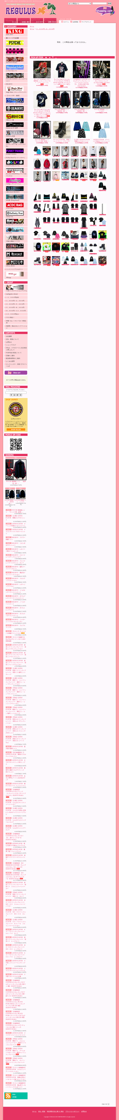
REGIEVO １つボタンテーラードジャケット (66, 169)
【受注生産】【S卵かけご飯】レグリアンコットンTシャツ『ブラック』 (56, 251)
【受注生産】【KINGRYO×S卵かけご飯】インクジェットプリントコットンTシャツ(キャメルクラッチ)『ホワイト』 (47, 251)
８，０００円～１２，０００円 (16, 311)
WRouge (8, 277)
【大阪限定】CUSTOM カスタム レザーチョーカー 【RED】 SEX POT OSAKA (74, 239)
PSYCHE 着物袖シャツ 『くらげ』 (20, 501)
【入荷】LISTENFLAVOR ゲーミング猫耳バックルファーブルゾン (85, 251)
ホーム (10, 20)
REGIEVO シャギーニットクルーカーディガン (38, 181)
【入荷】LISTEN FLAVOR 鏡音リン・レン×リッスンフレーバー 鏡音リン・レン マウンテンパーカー (56, 201)
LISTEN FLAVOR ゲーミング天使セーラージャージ (101, 140)
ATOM (14, 1097)
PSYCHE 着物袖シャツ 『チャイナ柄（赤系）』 (42, 140)
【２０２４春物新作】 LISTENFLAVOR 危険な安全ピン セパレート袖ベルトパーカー (16, 1077)
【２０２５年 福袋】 (13, 95)
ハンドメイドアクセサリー (14, 269)
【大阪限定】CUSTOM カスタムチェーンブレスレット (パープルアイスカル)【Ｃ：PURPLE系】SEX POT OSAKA (81, 83)
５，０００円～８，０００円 (15, 307)
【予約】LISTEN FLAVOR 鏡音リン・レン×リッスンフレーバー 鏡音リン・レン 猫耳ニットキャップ (84, 201)
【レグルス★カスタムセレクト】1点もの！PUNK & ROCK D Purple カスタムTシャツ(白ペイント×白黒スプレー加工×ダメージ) (42, 113)
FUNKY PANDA (11, 154)
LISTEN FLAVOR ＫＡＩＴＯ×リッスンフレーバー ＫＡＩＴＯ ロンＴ (16, 931)
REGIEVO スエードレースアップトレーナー (84, 156)
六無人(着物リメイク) (13, 241)
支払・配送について (24, 20)
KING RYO (9, 34)
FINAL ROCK (10, 266)
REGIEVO (9, 84)
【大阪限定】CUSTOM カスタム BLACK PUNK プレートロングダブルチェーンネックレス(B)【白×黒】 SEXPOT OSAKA (15, 1015)
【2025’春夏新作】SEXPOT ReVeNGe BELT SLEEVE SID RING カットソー (75, 222)
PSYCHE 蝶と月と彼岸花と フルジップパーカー (37, 251)
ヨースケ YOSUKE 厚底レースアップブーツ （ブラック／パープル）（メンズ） (37, 264)
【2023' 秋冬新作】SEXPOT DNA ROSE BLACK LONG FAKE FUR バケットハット (93, 254)
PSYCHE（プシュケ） (13, 46)
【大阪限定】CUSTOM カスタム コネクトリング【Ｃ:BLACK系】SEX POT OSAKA (101, 82)
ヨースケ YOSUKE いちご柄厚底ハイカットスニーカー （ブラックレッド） (42, 81)
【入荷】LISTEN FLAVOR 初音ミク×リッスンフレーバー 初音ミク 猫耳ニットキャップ (47, 201)
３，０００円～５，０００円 (15, 304)
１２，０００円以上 (12, 314)
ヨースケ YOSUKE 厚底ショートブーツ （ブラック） (62, 140)
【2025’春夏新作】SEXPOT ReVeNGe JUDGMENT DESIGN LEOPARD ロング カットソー (84, 228)
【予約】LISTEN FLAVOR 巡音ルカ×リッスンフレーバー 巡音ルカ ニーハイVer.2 (47, 212)
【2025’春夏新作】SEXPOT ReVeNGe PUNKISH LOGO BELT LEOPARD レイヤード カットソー (65, 214)
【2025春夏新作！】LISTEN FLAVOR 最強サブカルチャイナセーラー (16, 754)
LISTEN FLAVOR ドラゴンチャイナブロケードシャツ (15, 531)
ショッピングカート (105, 10)
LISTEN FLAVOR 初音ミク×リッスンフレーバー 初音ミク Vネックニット (16, 655)
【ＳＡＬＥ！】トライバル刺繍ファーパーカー (56, 180)
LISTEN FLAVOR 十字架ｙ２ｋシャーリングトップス (15, 963)
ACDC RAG (9, 208)
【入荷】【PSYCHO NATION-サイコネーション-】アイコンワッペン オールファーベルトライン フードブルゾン (93, 180)
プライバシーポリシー (72, 1111)
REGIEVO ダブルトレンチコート (94, 169)
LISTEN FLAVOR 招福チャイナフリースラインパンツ (15, 857)
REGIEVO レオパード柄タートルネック (75, 156)
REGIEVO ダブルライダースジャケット (103, 169)
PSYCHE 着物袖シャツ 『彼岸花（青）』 (10, 502)
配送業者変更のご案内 (13, 358)
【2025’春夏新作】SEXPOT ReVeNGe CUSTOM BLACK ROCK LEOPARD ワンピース (37, 228)
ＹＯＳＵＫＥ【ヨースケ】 (14, 104)
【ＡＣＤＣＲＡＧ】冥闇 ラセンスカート (74, 251)
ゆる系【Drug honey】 (13, 200)
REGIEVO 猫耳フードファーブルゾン (103, 156)
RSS (13, 1094)
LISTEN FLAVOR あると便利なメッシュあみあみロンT (15, 778)
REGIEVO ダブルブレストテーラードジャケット (75, 169)
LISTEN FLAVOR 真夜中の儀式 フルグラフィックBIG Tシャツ (15, 770)
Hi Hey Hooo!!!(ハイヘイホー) (15, 157)
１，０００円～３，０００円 (15, 301)
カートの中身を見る (16, 372)
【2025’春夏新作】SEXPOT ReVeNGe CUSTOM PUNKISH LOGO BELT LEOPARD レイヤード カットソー (84, 214)
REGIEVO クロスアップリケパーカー (47, 169)
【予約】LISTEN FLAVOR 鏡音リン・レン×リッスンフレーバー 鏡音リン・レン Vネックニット (65, 201)
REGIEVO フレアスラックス (47, 181)
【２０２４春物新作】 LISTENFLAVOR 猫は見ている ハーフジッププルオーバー (16, 1085)
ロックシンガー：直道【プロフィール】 (16, 365)
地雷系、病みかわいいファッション (16, 327)
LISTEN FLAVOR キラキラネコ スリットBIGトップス (15, 762)
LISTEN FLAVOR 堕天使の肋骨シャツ (93, 225)
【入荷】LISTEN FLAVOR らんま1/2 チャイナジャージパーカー (16, 802)
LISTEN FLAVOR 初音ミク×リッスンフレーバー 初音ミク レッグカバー (16, 939)
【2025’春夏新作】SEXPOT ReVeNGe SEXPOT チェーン (103, 214)
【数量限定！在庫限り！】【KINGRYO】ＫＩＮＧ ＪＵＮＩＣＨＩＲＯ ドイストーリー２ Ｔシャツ (47, 265)
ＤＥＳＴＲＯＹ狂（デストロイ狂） (16, 145)
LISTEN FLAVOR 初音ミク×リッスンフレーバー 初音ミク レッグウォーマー (16, 662)
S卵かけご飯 (10, 120)
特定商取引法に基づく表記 (55, 1111)
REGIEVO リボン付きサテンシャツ (66, 156)
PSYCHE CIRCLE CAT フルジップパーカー (93, 239)
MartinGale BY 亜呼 (12, 128)
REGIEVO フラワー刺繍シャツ (57, 156)
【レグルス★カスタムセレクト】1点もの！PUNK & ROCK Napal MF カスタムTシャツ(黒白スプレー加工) (61, 82)
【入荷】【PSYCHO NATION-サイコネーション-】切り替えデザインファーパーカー (74, 180)
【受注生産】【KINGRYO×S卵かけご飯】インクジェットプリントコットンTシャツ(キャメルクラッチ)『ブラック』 (103, 239)
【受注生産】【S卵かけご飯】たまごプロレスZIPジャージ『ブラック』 (65, 251)
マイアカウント (86, 22)
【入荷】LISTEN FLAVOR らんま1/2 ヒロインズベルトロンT (16, 820)
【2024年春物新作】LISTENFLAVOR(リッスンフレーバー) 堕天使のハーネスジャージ (67, 264)
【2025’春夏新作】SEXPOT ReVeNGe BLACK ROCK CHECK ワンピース (56, 222)
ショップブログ (37, 20)
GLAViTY (9, 233)
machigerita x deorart (12, 294)
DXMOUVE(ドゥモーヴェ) (14, 112)
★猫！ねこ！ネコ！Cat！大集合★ (16, 322)
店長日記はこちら (16, 429)
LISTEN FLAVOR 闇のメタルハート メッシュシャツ (65, 239)
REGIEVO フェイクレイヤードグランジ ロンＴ (94, 156)
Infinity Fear (9, 216)
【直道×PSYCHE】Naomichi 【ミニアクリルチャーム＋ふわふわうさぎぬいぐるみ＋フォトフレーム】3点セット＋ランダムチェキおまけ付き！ (56, 265)
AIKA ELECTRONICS (12, 192)
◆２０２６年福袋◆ (12, 38)
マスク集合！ (10, 317)
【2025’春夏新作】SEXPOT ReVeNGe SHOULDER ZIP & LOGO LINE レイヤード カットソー (75, 209)
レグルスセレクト (11, 71)
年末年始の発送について (13, 353)
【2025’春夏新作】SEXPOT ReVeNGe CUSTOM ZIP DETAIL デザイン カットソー (93, 209)
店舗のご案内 (10, 355)
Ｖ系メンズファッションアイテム (16, 291)
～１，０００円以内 (12, 297)
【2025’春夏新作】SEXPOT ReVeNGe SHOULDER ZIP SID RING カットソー (65, 222)
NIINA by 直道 (10, 136)
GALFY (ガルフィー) (12, 166)
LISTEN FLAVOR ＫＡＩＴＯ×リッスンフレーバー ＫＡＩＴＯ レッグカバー (16, 955)
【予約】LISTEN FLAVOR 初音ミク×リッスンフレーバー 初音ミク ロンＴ (16, 894)
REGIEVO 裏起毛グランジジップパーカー (38, 169)
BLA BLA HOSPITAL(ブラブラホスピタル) (16, 175)
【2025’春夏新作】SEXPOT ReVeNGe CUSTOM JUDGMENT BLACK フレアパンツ (56, 209)
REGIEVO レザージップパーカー (57, 169)
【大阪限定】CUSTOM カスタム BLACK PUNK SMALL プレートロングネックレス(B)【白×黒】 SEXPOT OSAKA (15, 1003)
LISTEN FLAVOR (11, 54)
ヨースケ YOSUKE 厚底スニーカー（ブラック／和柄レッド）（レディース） (47, 155)
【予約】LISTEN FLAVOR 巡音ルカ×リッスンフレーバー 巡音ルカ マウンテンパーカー (93, 201)
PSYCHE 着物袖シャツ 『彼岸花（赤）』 (16, 482)
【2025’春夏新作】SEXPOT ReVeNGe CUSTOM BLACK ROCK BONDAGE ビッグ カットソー (47, 222)
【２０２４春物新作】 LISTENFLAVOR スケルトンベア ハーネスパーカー (16, 1069)
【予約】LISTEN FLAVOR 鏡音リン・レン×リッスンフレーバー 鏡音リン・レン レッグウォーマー (75, 201)
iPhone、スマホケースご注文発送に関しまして (16, 349)
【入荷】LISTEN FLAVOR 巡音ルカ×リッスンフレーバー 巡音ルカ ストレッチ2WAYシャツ (37, 212)
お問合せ (50, 20)
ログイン (66, 22)
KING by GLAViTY (12, 249)
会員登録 (75, 22)
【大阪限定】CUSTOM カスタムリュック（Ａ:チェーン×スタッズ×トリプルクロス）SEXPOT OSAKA (16, 792)
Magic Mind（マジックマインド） (16, 92)
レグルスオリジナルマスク (14, 225)
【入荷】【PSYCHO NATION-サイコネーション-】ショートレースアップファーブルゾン (84, 179)
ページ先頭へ (105, 1104)
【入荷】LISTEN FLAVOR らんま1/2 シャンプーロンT (16, 828)
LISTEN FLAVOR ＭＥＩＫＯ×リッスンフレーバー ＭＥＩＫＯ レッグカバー (16, 947)
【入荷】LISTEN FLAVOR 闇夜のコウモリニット (15, 518)
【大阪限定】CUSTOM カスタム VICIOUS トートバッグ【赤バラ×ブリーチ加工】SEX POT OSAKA (103, 264)
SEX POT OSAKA (11, 62)
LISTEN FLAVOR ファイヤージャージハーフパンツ (84, 239)
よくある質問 (10, 361)
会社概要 (9, 336)
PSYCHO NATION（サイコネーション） (16, 80)
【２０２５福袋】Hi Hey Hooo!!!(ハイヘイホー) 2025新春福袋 (15, 639)
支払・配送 (41, 1111)
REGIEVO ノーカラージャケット (84, 169)
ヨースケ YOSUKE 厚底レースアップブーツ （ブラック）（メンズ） (102, 251)
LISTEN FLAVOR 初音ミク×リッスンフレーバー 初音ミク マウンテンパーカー (16, 647)
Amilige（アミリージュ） (14, 184)
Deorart (8, 258)
